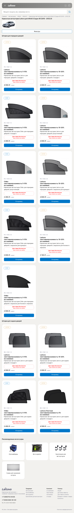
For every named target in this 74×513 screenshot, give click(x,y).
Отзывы (49, 496)
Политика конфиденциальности (64, 509)
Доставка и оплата (63, 494)
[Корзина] (69, 6)
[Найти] (69, 12)
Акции (59, 490)
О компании (50, 490)
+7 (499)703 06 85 (8, 497)
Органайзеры (30, 492)
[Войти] (65, 6)
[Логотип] (11, 5)
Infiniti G (25, 16)
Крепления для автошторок (34, 496)
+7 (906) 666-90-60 (9, 500)
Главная (4, 16)
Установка (50, 494)
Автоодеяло (29, 494)
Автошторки (12, 16)
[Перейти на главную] (7, 489)
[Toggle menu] (5, 5)
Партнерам (50, 492)
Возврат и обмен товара (65, 496)
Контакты (60, 498)
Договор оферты (63, 492)
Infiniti (19, 16)
